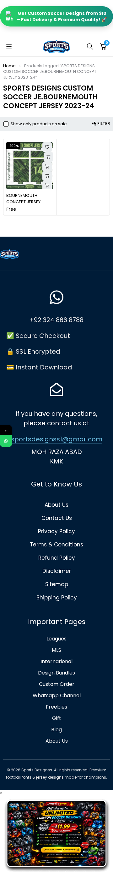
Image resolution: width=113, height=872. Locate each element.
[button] (47, 176)
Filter (103, 124)
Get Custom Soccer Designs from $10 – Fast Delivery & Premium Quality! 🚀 (62, 16)
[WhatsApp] (6, 441)
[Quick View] (47, 166)
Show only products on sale (39, 124)
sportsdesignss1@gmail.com (56, 439)
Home (9, 66)
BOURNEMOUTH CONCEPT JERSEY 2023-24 (23, 201)
